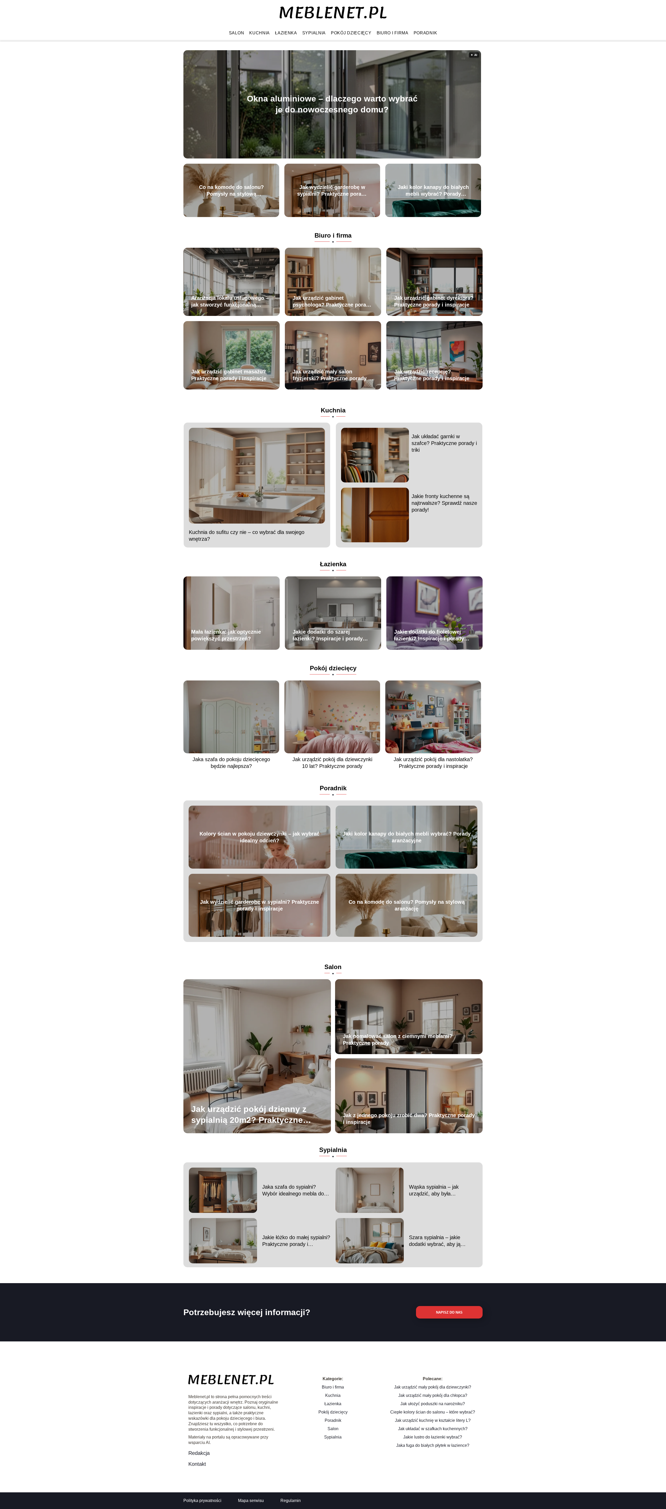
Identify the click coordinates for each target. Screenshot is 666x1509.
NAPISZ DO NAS (449, 1312)
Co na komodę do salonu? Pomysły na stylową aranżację (231, 190)
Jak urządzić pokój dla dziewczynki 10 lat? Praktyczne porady (332, 762)
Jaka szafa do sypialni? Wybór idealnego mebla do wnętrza (293, 1190)
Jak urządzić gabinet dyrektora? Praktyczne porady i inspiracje (433, 301)
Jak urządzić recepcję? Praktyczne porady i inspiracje (431, 375)
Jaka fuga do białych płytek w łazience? (432, 1445)
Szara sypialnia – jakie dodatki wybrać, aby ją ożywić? (434, 1240)
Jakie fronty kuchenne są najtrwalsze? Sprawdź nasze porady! (444, 503)
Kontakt (197, 1464)
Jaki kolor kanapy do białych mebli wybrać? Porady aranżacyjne (433, 190)
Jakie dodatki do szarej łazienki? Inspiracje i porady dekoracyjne (328, 635)
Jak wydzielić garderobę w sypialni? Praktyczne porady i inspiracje (332, 190)
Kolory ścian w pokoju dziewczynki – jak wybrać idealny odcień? (259, 837)
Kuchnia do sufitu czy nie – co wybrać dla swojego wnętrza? (246, 535)
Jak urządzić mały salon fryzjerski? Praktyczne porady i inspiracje (331, 375)
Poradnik (425, 33)
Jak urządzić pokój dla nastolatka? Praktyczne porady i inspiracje (433, 762)
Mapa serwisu (251, 1500)
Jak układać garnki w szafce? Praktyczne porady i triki (444, 443)
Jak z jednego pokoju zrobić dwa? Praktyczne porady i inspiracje (409, 1118)
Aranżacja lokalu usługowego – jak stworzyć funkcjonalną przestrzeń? (229, 301)
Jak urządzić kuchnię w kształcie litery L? (433, 1420)
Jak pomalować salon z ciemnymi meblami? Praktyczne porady (397, 1039)
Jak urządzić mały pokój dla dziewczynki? (432, 1387)
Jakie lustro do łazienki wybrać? (432, 1437)
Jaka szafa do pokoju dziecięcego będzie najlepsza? (231, 762)
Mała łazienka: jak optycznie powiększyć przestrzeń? (226, 635)
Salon (236, 33)
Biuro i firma (392, 33)
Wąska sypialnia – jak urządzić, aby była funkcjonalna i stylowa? (435, 1190)
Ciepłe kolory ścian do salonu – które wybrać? (432, 1412)
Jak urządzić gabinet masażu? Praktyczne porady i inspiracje (228, 375)
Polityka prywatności (202, 1500)
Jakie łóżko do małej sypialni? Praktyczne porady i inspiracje (296, 1240)
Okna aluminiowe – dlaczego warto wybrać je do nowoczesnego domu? (332, 104)
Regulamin (290, 1500)
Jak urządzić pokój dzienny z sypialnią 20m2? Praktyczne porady (248, 1114)
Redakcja (199, 1453)
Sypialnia (314, 33)
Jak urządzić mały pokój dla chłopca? (432, 1395)
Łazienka (286, 33)
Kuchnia (259, 33)
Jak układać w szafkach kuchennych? (433, 1429)
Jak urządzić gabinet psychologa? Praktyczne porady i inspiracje (332, 301)
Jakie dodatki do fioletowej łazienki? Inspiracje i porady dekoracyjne (429, 635)
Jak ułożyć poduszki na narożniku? (432, 1404)
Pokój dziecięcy (351, 33)
